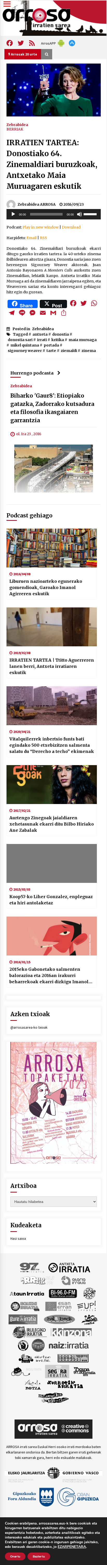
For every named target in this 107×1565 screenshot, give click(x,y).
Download (71, 227)
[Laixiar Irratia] (38, 1345)
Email (31, 238)
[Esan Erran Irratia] (58, 1306)
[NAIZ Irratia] (69, 1345)
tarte (51, 350)
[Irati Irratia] (90, 1319)
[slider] (91, 213)
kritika (57, 339)
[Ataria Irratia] (73, 1280)
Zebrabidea (17, 124)
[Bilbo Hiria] (63, 1293)
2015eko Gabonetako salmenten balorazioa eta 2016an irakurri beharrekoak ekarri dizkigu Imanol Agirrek (49, 976)
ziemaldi (69, 350)
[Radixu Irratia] (26, 1371)
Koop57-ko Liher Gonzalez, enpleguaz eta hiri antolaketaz (51, 899)
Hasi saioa (18, 1238)
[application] (53, 214)
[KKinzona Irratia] (71, 1332)
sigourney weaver (25, 350)
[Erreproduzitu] (13, 214)
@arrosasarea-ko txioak (29, 1027)
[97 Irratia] (32, 1267)
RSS (43, 238)
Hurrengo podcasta (32, 373)
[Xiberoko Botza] (33, 1384)
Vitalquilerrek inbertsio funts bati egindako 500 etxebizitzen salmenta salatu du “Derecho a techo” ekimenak (51, 745)
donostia (60, 334)
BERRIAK (14, 129)
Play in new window (41, 227)
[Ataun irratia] (27, 1293)
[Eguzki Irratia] (25, 1306)
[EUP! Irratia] (87, 1306)
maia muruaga (83, 339)
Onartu (15, 1556)
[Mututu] (79, 214)
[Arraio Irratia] (38, 1280)
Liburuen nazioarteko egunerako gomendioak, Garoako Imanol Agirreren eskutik (45, 587)
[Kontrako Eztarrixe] (23, 1345)
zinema (89, 350)
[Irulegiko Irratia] (29, 1332)
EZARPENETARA (72, 1547)
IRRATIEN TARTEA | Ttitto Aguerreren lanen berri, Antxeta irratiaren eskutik (51, 666)
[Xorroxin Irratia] (65, 1384)
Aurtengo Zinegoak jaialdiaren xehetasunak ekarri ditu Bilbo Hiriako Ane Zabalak (51, 824)
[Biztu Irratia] (89, 1293)
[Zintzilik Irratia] (53, 1397)
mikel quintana (24, 345)
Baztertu (39, 1556)
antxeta (40, 334)
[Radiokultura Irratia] (73, 1358)
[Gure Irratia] (23, 1319)
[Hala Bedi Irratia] (59, 1319)
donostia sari (20, 339)
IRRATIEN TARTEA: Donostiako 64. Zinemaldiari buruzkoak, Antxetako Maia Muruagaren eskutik (51, 164)
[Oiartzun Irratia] (35, 1358)
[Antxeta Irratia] (69, 1267)
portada (51, 345)
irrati (42, 339)
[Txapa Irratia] (84, 1371)
